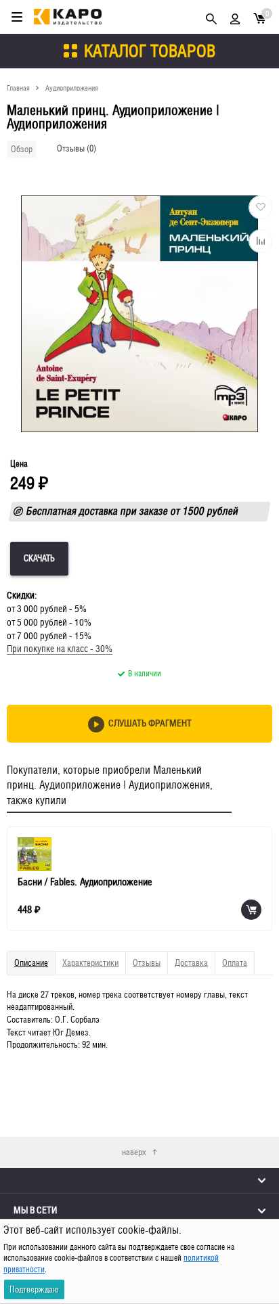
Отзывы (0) (76, 148)
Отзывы (146, 963)
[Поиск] (211, 16)
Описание (31, 963)
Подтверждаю (34, 1289)
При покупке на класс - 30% (59, 648)
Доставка (191, 963)
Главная (18, 87)
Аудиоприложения (71, 87)
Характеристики (90, 963)
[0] (259, 17)
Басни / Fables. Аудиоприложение (85, 881)
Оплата (234, 963)
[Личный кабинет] (235, 16)
